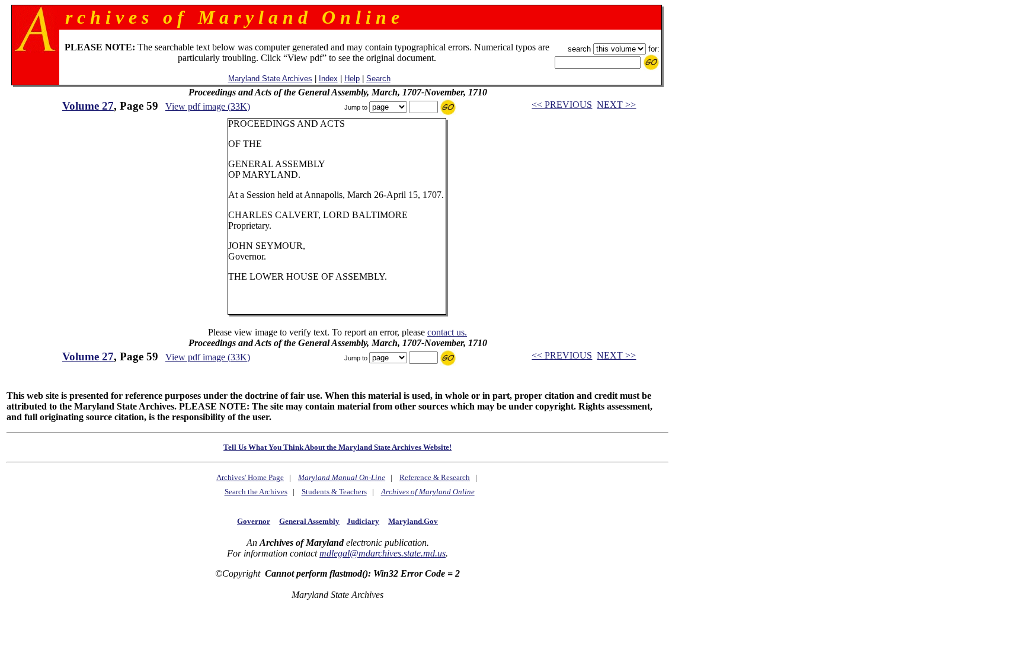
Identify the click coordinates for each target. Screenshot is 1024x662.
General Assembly (309, 521)
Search (378, 78)
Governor (253, 521)
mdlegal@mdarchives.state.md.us (382, 553)
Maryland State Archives (270, 78)
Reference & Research (434, 477)
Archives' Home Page (250, 477)
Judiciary (363, 521)
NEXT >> (616, 105)
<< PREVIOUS (562, 105)
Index (328, 78)
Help (352, 78)
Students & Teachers (334, 491)
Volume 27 (88, 106)
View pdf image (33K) (207, 106)
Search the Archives (256, 491)
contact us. (447, 332)
